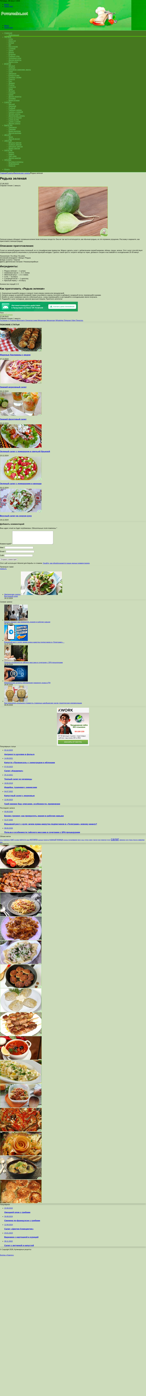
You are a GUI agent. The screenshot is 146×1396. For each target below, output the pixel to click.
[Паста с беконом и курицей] (21, 916)
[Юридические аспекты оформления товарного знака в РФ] (16, 681)
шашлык (141, 840)
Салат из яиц (14, 120)
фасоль (135, 840)
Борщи (11, 43)
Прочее (7, 160)
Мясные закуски (15, 143)
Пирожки (12, 129)
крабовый (40, 840)
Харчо (11, 50)
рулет (108, 840)
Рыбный (12, 108)
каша (27, 840)
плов (99, 840)
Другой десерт (14, 139)
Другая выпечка (15, 133)
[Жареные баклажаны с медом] (21, 351)
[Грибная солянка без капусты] (21, 939)
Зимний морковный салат (13, 387)
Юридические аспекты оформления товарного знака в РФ (27, 683)
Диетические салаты (17, 116)
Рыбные (12, 68)
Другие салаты (14, 123)
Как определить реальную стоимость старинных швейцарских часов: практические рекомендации (43, 703)
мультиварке (72, 840)
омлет (91, 840)
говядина (6, 840)
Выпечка (8, 125)
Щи (10, 45)
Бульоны (12, 54)
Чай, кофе (13, 156)
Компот (11, 154)
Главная (3, 173)
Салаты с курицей (16, 112)
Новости (12, 166)
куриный (52, 840)
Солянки (12, 48)
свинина (122, 840)
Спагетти (12, 87)
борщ (1, 840)
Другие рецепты (15, 60)
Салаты (7, 102)
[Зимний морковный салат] (21, 383)
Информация (14, 35)
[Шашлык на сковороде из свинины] (21, 1035)
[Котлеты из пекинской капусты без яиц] (21, 1203)
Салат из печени (15, 118)
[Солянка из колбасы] (21, 1059)
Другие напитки (15, 158)
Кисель (11, 152)
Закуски (8, 141)
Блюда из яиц (14, 75)
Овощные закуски (16, 146)
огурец (87, 840)
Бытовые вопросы (16, 162)
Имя (2, 547)
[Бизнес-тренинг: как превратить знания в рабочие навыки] (16, 620)
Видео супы (13, 62)
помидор (103, 840)
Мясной (12, 104)
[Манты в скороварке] (21, 1011)
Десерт (7, 135)
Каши (11, 89)
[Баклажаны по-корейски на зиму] (21, 1131)
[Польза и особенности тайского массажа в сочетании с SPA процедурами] (16, 660)
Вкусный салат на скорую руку (16, 516)
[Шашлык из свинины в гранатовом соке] (21, 892)
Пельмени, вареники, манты (20, 70)
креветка (46, 840)
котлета (34, 839)
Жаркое (12, 83)
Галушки (12, 93)
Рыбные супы (14, 56)
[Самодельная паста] (21, 868)
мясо (79, 840)
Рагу (10, 81)
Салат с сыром (14, 121)
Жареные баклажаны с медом (15, 355)
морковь (65, 840)
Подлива (12, 98)
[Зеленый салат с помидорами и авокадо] (21, 479)
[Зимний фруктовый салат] (21, 415)
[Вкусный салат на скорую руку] (21, 512)
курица (60, 839)
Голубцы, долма (15, 77)
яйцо (1, 842)
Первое (7, 37)
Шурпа (11, 52)
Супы (11, 39)
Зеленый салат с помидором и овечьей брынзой (25, 451)
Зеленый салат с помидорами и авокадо (21, 483)
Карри (11, 95)
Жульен (12, 91)
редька (10, 315)
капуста (23, 840)
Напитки (8, 150)
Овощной (12, 106)
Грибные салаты (15, 110)
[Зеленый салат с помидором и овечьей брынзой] (21, 447)
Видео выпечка (15, 131)
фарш (131, 840)
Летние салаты (14, 114)
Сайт (2, 555)
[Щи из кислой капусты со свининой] (21, 1179)
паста (95, 840)
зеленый (3, 315)
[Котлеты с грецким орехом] (21, 987)
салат (115, 839)
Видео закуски (14, 148)
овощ (82, 840)
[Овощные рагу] (21, 1107)
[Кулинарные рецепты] (14, 22)
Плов (11, 71)
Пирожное (13, 127)
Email (2, 551)
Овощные (12, 73)
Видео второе (14, 100)
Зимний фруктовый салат (13, 419)
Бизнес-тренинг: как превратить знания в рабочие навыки (27, 622)
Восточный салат (11, 596)
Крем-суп (12, 41)
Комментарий (6, 544)
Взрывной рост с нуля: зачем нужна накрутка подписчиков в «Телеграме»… (34, 642)
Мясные (12, 66)
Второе (7, 64)
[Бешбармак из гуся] (21, 963)
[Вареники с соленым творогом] (21, 1083)
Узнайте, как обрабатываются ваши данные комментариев (66, 563)
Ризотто (12, 79)
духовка (16, 840)
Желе (11, 137)
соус (127, 840)
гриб (12, 840)
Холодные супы (15, 58)
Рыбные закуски (15, 145)
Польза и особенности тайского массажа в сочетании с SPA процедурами (33, 662)
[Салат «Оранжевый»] (21, 1155)
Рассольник (13, 47)
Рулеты (11, 85)
